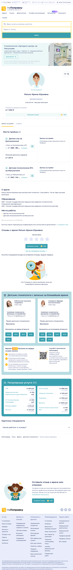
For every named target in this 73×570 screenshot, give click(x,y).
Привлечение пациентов (35, 524)
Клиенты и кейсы (36, 546)
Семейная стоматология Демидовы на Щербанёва (16, 313)
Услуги (11, 13)
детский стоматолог (36, 99)
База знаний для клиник (36, 555)
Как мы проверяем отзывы (35, 251)
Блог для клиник (36, 543)
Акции (4, 18)
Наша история (6, 523)
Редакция (5, 540)
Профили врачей (64, 536)
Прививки (42, 398)
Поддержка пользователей (21, 539)
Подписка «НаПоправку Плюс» (49, 541)
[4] (41, 239)
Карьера (4, 526)
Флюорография (10, 406)
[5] (47, 239)
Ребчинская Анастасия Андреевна (22, 302)
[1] (26, 239)
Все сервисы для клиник (36, 539)
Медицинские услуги (63, 532)
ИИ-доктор (51, 13)
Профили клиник (64, 538)
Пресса (4, 537)
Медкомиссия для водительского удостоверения (16, 393)
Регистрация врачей (35, 534)
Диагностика (21, 13)
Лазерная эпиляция (46, 393)
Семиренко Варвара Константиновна (55, 302)
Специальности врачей (64, 522)
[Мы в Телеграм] (61, 509)
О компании (6, 521)
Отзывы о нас (6, 534)
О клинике (48, 521)
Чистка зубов (43, 388)
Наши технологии (50, 531)
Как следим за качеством (49, 535)
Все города (62, 541)
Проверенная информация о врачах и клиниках (22, 525)
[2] (31, 239)
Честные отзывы (21, 530)
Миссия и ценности (5, 530)
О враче (19, 123)
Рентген (8, 410)
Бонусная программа (19, 534)
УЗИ (6, 388)
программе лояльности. (40, 494)
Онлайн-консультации (37, 13)
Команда (48, 523)
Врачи (4, 13)
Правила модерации (34, 550)
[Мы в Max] (69, 509)
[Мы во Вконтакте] (65, 509)
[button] (36, 24)
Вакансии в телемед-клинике (50, 527)
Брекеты (42, 403)
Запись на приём (8, 123)
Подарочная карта (49, 554)
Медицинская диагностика (63, 527)
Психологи (62, 13)
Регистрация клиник (35, 529)
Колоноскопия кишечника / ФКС (48, 409)
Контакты (5, 543)
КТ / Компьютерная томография (12, 401)
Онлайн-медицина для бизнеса (49, 548)
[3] (36, 239)
